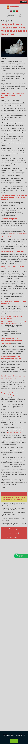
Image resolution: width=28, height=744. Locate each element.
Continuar (14, 740)
